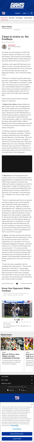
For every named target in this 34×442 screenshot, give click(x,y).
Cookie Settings (17, 429)
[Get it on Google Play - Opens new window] (22, 391)
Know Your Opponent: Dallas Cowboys (16, 289)
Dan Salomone (11, 45)
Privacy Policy (15, 425)
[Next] (22, 319)
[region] (17, 422)
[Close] (32, 404)
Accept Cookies (17, 438)
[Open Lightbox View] (17, 314)
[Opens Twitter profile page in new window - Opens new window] (9, 49)
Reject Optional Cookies (17, 433)
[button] (17, 164)
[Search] (28, 13)
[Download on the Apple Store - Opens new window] (10, 390)
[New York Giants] (17, 398)
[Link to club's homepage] (3, 12)
